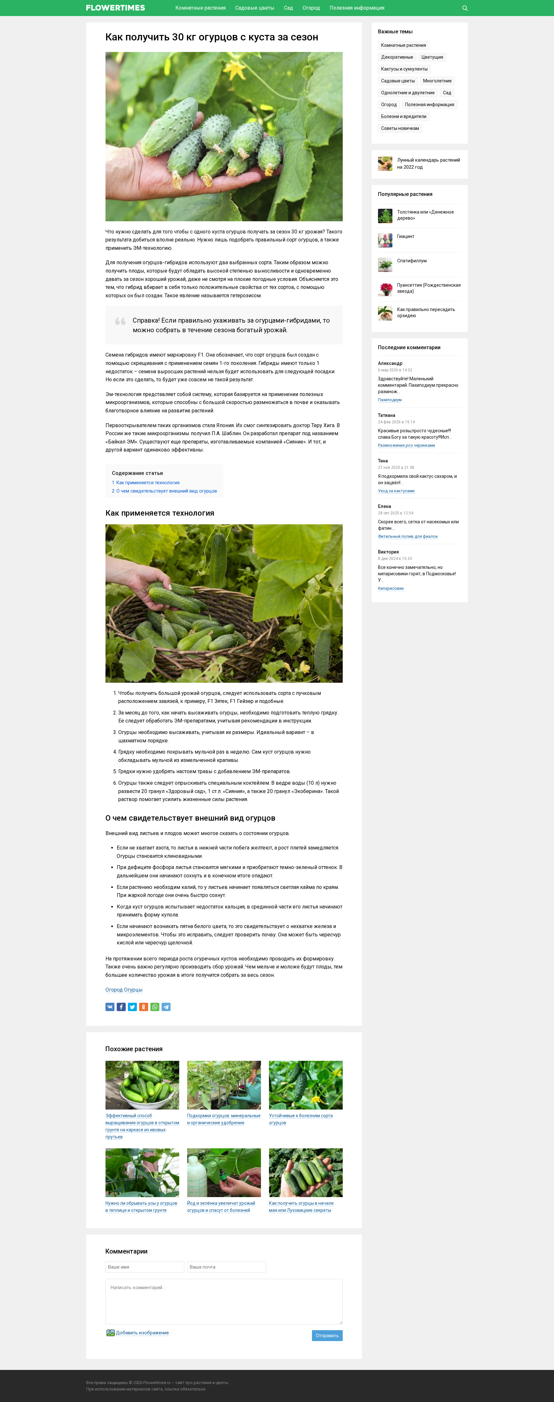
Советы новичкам (400, 128)
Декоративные (397, 57)
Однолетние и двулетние (408, 92)
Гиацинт (406, 236)
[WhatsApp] (154, 1007)
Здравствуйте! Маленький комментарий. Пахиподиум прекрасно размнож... (418, 385)
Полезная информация (357, 8)
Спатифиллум (412, 260)
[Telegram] (166, 1007)
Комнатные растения (200, 8)
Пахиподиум (390, 399)
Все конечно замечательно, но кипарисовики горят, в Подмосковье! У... (417, 574)
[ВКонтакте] (109, 1007)
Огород (311, 8)
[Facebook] (121, 1007)
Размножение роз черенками (406, 445)
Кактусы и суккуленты (404, 69)
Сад (288, 8)
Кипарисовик (391, 588)
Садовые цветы (254, 8)
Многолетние (437, 80)
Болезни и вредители (403, 116)
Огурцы (133, 990)
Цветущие (432, 57)
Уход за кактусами (396, 490)
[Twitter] (132, 1007)
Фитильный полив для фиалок (408, 536)
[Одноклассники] (143, 1007)
